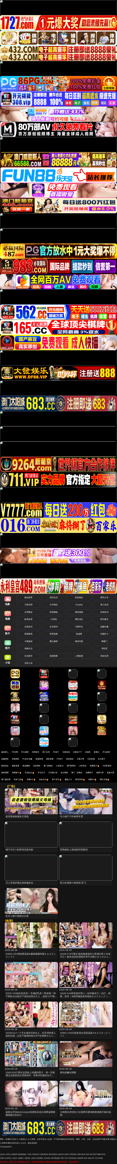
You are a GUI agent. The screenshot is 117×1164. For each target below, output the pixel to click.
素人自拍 (104, 604)
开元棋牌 (25, 752)
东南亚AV (104, 612)
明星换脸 (54, 633)
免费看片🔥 (94, 765)
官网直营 (35, 752)
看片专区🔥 (57, 779)
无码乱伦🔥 (29, 772)
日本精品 (54, 604)
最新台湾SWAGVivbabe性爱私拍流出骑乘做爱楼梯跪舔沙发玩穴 (30, 1113)
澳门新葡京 (48, 765)
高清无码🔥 (80, 779)
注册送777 (77, 752)
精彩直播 (50, 759)
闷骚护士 (104, 633)
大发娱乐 (60, 765)
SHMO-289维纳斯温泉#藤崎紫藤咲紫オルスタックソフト (31, 955)
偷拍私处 (5, 765)
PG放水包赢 (27, 759)
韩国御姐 (54, 612)
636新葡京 (107, 765)
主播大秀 (80, 759)
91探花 (54, 619)
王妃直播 (91, 759)
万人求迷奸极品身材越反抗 (19, 882)
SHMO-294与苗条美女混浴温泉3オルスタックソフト (85, 1034)
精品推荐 (28, 597)
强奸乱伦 (54, 597)
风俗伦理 (104, 655)
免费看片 (89, 772)
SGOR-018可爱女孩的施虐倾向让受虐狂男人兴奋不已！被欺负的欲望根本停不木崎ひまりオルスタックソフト (85, 956)
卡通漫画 (28, 641)
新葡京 (96, 752)
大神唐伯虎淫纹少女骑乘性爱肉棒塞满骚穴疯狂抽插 (85, 1113)
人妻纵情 (79, 655)
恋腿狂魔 (104, 626)
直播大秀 (110, 772)
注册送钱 (66, 752)
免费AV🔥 (92, 779)
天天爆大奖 (53, 772)
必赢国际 (5, 759)
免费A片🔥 (31, 779)
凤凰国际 (15, 759)
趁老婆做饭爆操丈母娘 (17, 816)
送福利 (87, 752)
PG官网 (15, 752)
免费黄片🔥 (17, 772)
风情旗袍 (28, 633)
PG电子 (56, 752)
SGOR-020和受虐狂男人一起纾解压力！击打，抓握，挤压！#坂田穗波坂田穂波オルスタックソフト (85, 996)
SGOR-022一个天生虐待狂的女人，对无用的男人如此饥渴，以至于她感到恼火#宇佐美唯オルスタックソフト (31, 1035)
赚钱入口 (68, 779)
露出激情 (54, 641)
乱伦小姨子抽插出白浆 (17, 915)
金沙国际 (64, 772)
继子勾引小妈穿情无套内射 (19, 849)
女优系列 (54, 626)
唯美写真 (79, 641)
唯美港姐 (79, 612)
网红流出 (79, 619)
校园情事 (54, 655)
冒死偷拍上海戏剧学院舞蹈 (74, 849)
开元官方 (41, 772)
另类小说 (28, 663)
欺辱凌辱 (28, 619)
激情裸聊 (5, 772)
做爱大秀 (100, 772)
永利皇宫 (83, 765)
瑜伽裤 (79, 633)
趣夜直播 (15, 765)
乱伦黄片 (101, 759)
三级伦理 (28, 604)
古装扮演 (28, 626)
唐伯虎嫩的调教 (68, 1072)
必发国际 (37, 765)
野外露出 (104, 619)
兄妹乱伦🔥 (44, 779)
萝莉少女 (104, 597)
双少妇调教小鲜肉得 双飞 (73, 882)
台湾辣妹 (28, 612)
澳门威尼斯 (6, 779)
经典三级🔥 (18, 779)
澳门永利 (46, 752)
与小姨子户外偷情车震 (71, 816)
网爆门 (104, 641)
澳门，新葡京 (76, 772)
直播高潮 (39, 759)
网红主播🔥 (105, 779)
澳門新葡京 (71, 765)
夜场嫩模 (26, 765)
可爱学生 (79, 626)
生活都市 (28, 655)
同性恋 (104, 648)
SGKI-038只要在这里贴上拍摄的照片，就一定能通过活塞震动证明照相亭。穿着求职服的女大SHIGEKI (30, 1075)
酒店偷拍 (70, 759)
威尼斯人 (5, 752)
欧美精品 (79, 597)
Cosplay (79, 604)
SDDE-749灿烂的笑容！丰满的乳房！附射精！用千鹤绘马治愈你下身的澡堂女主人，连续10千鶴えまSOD (31, 996)
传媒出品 (28, 648)
